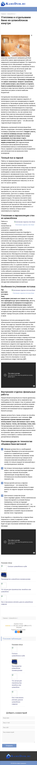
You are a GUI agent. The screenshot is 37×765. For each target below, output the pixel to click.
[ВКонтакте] (16, 632)
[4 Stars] (11, 625)
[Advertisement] (19, 29)
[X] (21, 632)
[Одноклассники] (18, 632)
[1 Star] (6, 625)
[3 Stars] (9, 625)
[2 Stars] (8, 625)
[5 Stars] (12, 625)
